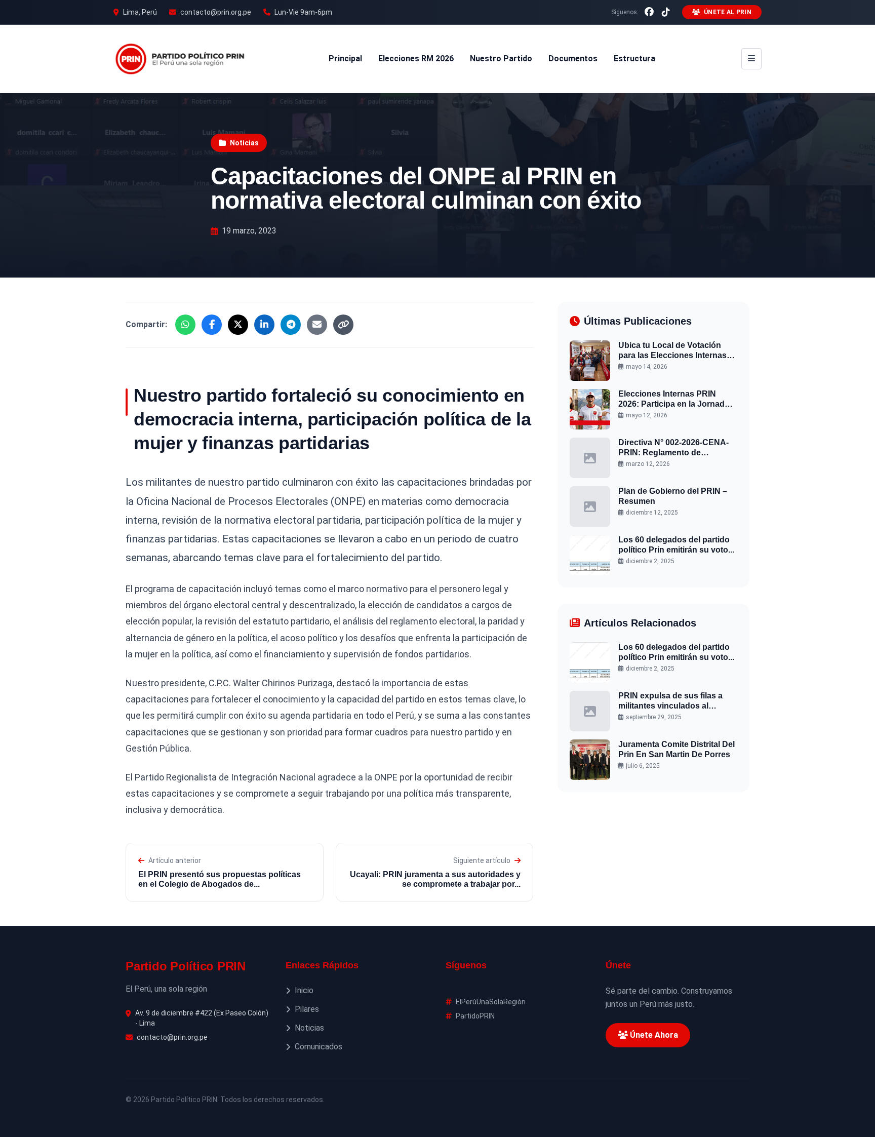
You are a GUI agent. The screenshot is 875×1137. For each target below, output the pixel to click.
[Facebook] (649, 12)
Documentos (573, 58)
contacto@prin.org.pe (215, 12)
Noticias (244, 143)
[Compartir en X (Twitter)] (238, 325)
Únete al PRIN (727, 12)
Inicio (304, 990)
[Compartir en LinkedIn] (264, 325)
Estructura (634, 58)
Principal (345, 58)
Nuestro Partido (501, 58)
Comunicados (318, 1046)
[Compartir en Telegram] (291, 325)
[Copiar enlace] (343, 325)
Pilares (307, 1009)
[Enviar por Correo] (317, 325)
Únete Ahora (653, 1035)
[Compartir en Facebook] (212, 325)
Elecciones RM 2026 (416, 58)
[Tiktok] (666, 12)
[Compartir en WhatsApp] (185, 325)
